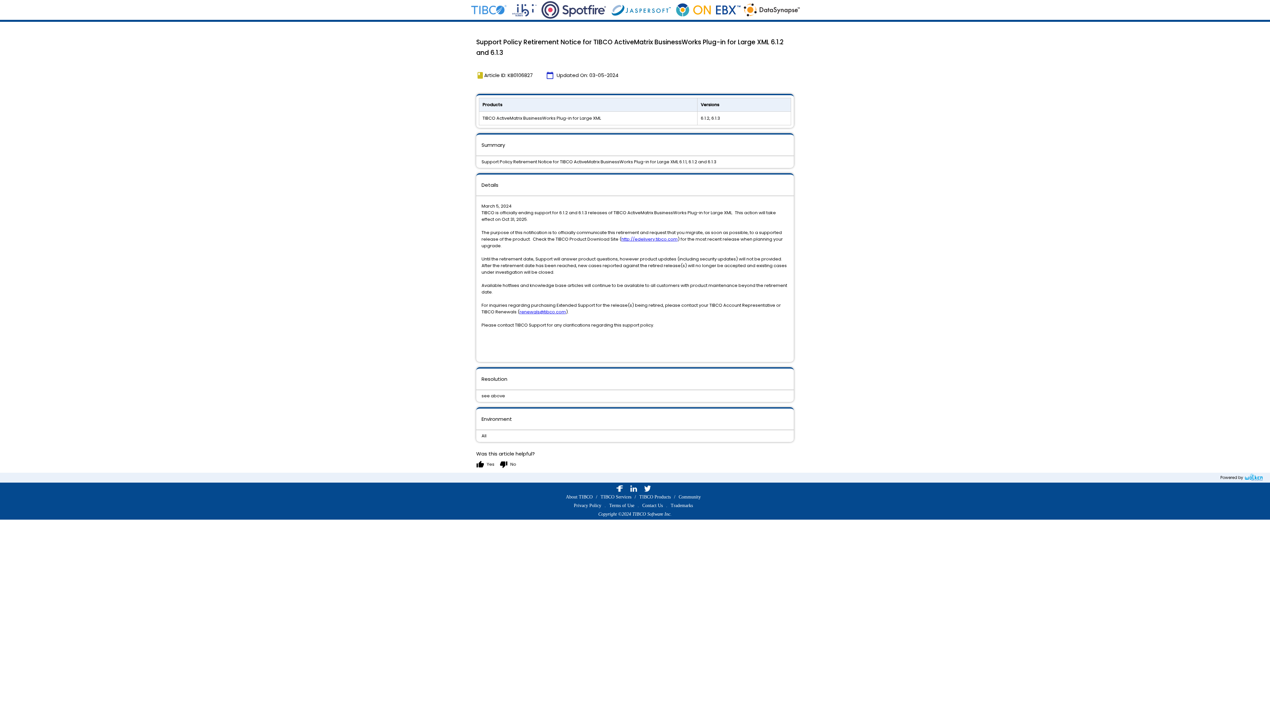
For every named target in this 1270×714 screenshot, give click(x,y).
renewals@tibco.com (543, 312)
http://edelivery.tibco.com (649, 239)
